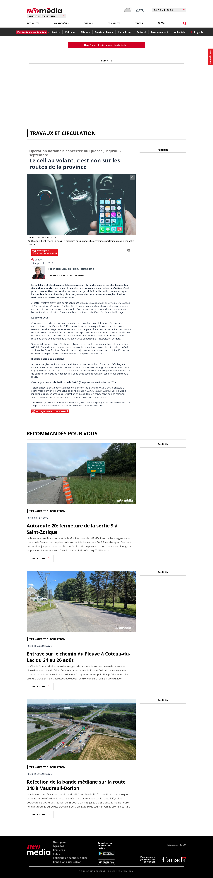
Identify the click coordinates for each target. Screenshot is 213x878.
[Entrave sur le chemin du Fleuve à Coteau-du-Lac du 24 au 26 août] (81, 601)
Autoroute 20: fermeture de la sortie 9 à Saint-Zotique (72, 528)
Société (55, 31)
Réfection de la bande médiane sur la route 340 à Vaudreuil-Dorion (76, 785)
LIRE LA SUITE (38, 558)
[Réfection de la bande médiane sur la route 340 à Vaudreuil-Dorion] (81, 729)
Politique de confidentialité (70, 858)
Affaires (85, 31)
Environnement (159, 31)
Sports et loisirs (104, 31)
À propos (58, 846)
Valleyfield (179, 31)
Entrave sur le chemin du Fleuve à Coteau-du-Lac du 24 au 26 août (78, 657)
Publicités (59, 854)
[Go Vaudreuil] (39, 853)
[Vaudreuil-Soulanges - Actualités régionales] (44, 10)
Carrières (59, 850)
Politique (70, 31)
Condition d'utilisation (67, 862)
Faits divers (124, 31)
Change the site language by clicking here (106, 45)
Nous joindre (61, 842)
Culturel (141, 31)
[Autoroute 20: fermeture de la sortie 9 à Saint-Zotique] (81, 473)
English (198, 32)
